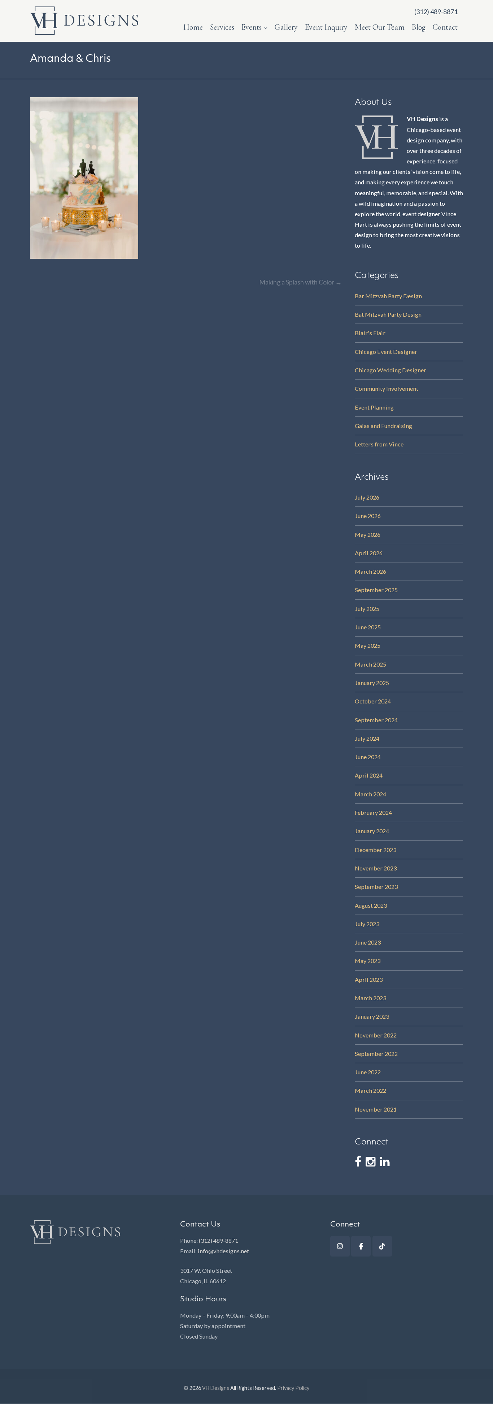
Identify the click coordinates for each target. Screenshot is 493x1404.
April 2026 (369, 552)
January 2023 (372, 1016)
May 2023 (367, 960)
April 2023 (369, 979)
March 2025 (370, 664)
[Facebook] (361, 1246)
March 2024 (370, 794)
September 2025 (376, 589)
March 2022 (370, 1090)
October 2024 (373, 701)
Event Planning (374, 407)
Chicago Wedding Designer (390, 370)
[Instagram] (340, 1246)
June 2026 (368, 515)
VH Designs (215, 1388)
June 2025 (368, 627)
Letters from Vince (379, 444)
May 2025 (367, 645)
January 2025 (372, 682)
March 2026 (370, 571)
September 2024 (376, 719)
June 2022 (368, 1072)
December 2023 (375, 849)
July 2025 (367, 608)
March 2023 (370, 997)
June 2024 (368, 756)
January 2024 (372, 830)
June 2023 (368, 942)
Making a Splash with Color (300, 282)
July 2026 (367, 497)
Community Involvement (386, 388)
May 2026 (367, 534)
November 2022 (376, 1035)
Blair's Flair (370, 332)
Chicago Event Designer (386, 351)
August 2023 (371, 905)
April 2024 (369, 775)
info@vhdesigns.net (223, 1250)
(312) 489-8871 (218, 1240)
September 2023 (376, 886)
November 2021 (376, 1109)
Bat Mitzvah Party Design (388, 314)
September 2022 (376, 1053)
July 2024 (367, 738)
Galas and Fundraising (383, 425)
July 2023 (367, 923)
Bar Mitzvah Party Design (388, 295)
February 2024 (373, 812)
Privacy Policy (293, 1388)
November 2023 (376, 868)
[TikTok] (382, 1246)
